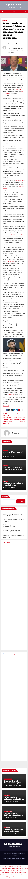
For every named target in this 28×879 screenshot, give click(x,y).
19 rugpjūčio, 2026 (10, 785)
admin (11, 42)
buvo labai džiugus (19, 180)
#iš (8, 48)
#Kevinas (12, 48)
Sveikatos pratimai (8, 862)
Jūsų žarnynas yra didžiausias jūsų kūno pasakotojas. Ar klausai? (14, 815)
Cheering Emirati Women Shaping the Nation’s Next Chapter (13, 783)
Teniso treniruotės (21, 872)
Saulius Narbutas (20, 870)
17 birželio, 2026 (9, 833)
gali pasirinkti (10, 394)
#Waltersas (11, 52)
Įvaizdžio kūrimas (4, 872)
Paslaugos (22, 862)
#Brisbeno (10, 46)
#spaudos (15, 50)
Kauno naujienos (15, 874)
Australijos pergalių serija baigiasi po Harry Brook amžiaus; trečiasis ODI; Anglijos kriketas (19, 417)
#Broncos (16, 46)
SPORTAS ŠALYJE (16, 858)
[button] (25, 11)
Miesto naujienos (10, 870)
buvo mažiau (14, 300)
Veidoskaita (13, 872)
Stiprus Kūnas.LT (14, 4)
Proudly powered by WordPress (9, 853)
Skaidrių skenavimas (13, 868)
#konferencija (18, 48)
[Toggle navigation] (14, 12)
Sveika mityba (7, 795)
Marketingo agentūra (10, 866)
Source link (6, 406)
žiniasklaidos (17, 89)
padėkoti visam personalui (16, 234)
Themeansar (13, 855)
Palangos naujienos (11, 877)
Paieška (5, 496)
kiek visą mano (11, 261)
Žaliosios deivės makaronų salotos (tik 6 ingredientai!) (13, 799)
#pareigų (10, 50)
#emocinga (22, 46)
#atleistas (20, 43)
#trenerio (21, 50)
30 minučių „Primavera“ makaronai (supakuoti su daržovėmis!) (13, 831)
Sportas (4, 20)
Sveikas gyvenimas (8, 779)
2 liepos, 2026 (8, 801)
